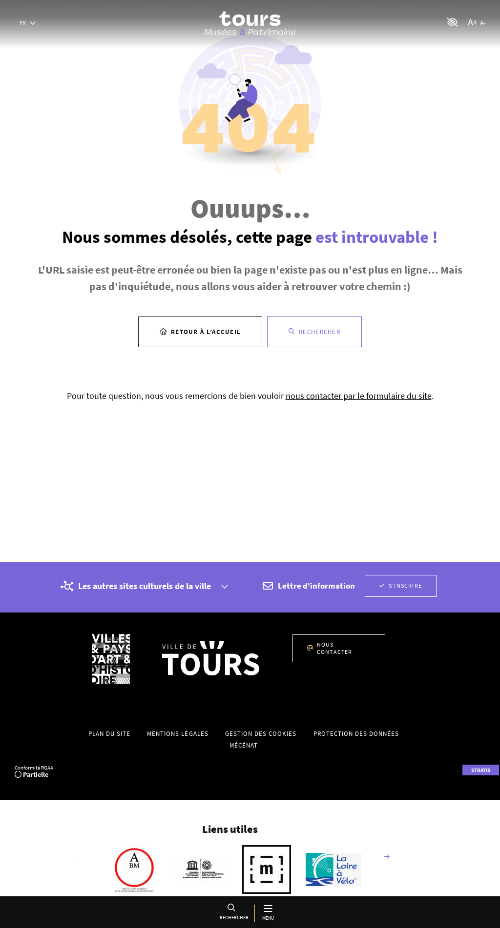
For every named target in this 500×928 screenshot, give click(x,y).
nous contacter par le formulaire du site (359, 395)
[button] (233, 913)
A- (482, 23)
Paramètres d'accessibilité (452, 22)
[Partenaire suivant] (387, 857)
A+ (472, 22)
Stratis (480, 770)
